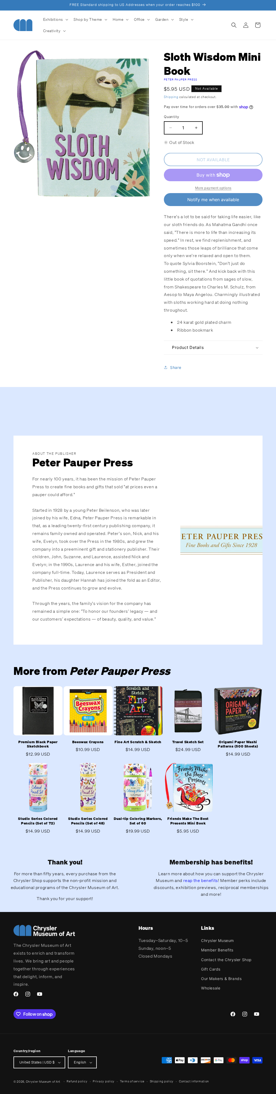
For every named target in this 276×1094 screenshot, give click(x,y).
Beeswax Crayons (88, 742)
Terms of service (132, 1081)
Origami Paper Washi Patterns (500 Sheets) (238, 744)
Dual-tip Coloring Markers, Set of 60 (138, 821)
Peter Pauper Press (180, 79)
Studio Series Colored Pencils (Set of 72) (38, 821)
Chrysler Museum (217, 940)
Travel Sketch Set (187, 742)
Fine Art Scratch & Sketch (138, 742)
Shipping (171, 97)
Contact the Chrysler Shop (226, 959)
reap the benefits (200, 880)
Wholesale (210, 988)
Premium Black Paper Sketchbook (37, 744)
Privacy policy (104, 1081)
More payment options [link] (213, 188)
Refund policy (77, 1081)
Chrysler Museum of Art (43, 1081)
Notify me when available (213, 199)
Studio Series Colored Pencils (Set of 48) (88, 821)
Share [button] (175, 367)
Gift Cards (210, 969)
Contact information (194, 1081)
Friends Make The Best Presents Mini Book (188, 821)
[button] (55, 19)
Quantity (171, 117)
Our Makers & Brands (221, 978)
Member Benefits (217, 950)
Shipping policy (162, 1081)
